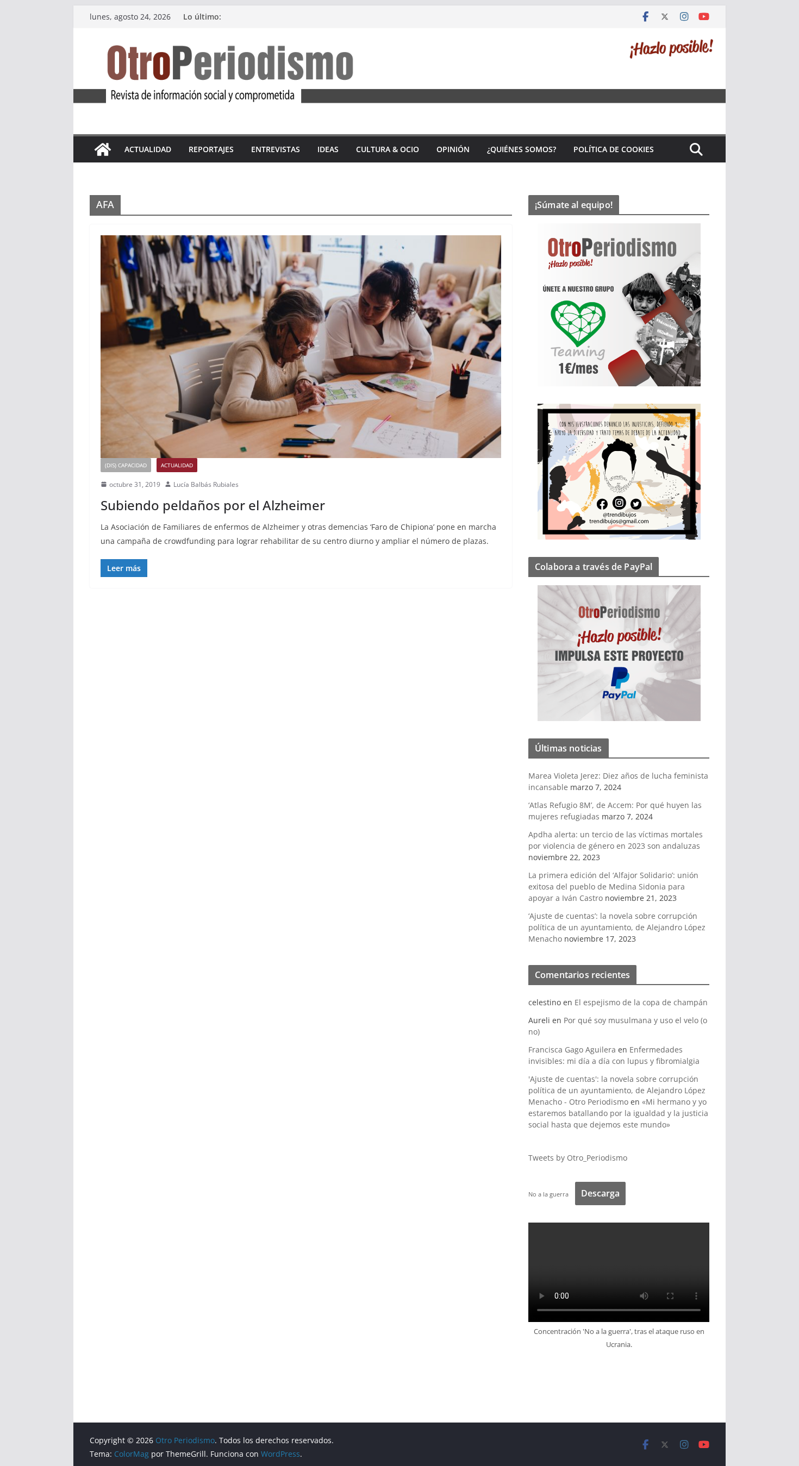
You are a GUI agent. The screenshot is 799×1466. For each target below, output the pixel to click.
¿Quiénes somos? (521, 149)
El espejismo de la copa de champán (641, 1002)
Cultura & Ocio (387, 149)
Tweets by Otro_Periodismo (577, 1157)
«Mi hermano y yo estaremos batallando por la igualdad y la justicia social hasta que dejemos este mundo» (618, 1113)
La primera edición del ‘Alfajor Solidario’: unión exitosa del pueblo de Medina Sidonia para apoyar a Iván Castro (613, 886)
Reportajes (211, 149)
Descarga (600, 1193)
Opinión (453, 149)
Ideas (328, 149)
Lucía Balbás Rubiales (206, 484)
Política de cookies (613, 149)
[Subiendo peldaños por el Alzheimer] (301, 346)
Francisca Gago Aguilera (572, 1049)
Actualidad (147, 149)
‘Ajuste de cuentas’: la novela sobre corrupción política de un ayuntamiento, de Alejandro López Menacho (617, 927)
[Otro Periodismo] (399, 35)
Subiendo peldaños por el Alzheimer (213, 505)
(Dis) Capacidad (126, 465)
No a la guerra (548, 1194)
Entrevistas (275, 149)
